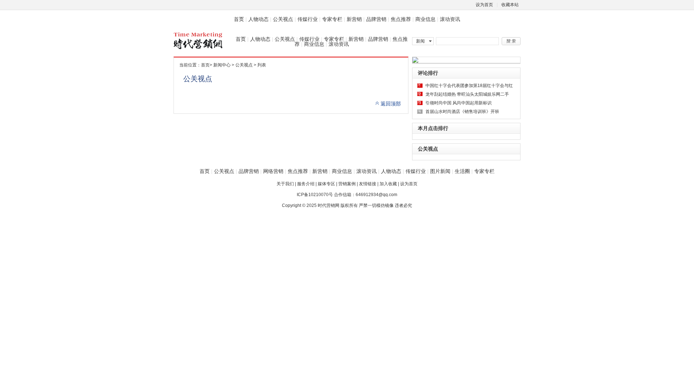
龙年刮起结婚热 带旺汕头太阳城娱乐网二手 (467, 94)
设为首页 (484, 4)
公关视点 (283, 19)
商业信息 (425, 19)
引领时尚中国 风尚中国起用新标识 (458, 102)
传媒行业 (307, 19)
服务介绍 (305, 183)
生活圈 (462, 171)
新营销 (354, 19)
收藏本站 (510, 4)
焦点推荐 (401, 19)
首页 (239, 19)
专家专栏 (332, 19)
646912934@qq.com (376, 194)
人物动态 (258, 19)
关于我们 (285, 183)
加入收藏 (388, 183)
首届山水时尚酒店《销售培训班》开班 (462, 111)
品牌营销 (376, 19)
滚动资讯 (450, 19)
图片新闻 (440, 171)
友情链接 (367, 183)
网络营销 (273, 171)
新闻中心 (222, 65)
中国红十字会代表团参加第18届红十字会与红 (469, 85)
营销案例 (347, 183)
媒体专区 (326, 183)
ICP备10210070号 (315, 194)
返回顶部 (391, 104)
